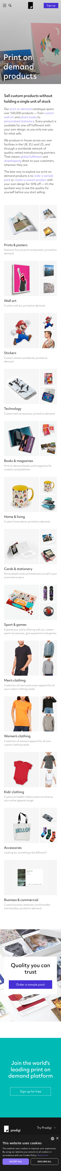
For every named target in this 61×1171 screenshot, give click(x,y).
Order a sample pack (30, 984)
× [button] (57, 1138)
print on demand (21, 109)
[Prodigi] (30, 5)
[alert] (30, 1152)
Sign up (51, 5)
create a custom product (30, 180)
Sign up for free (30, 1091)
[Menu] (4, 5)
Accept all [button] (15, 1161)
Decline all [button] (44, 1161)
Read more (42, 1155)
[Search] (9, 5)
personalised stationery (19, 121)
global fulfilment (31, 157)
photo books (28, 117)
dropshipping (12, 161)
